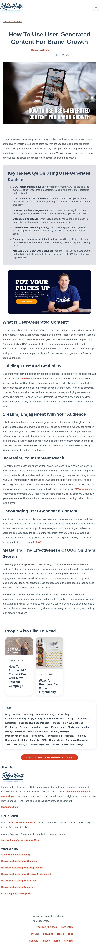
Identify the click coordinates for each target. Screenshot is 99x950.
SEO (44, 740)
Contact (33, 940)
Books (16, 714)
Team (8, 744)
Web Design (77, 744)
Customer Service (54, 718)
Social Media (56, 740)
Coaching (63, 714)
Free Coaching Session (22, 822)
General (24, 727)
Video (64, 744)
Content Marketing (15, 718)
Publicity (81, 736)
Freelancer (11, 727)
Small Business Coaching (15, 854)
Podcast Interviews (38, 731)
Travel (55, 744)
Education (10, 723)
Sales (24, 740)
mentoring (7, 796)
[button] (96, 7)
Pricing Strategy (60, 731)
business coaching (76, 791)
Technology (20, 744)
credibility (26, 378)
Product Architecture (16, 736)
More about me (9, 807)
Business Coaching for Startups (19, 880)
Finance (56, 723)
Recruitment (12, 740)
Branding (28, 714)
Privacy (46, 940)
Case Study (67, 927)
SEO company (82, 489)
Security (34, 740)
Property (69, 736)
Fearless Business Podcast (34, 723)
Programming (54, 736)
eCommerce (83, 718)
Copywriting (35, 718)
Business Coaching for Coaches (19, 861)
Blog (7, 714)
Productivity (37, 736)
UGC (39, 542)
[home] (11, 7)
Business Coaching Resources (18, 887)
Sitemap (68, 940)
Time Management (39, 744)
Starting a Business (77, 740)
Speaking (48, 934)
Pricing (35, 934)
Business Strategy (41, 50)
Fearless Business (46, 927)
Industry (35, 727)
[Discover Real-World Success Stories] (49, 292)
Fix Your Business (73, 723)
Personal (20, 731)
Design (70, 718)
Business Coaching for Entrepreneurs (22, 867)
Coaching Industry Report (15, 893)
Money (9, 731)
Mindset (85, 727)
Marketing (73, 727)
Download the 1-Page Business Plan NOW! (49, 757)
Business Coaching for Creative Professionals (26, 874)
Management (58, 727)
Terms (57, 940)
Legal (46, 727)
